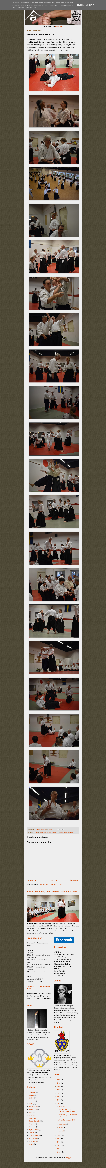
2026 (59, 1079)
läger (61, 832)
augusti (61, 1127)
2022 (59, 1093)
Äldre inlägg (74, 880)
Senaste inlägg (32, 880)
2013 (59, 1152)
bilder (41, 832)
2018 (59, 1135)
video (31, 1144)
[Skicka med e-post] (57, 829)
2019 (59, 1103)
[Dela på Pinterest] (63, 829)
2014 (59, 1149)
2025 (59, 1083)
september (62, 1124)
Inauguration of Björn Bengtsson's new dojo (66, 1110)
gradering (32, 1101)
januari (61, 1131)
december (62, 1106)
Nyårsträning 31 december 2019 (67, 1115)
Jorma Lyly (55, 832)
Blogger (68, 1157)
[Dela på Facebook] (62, 829)
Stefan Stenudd (68, 832)
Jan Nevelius (48, 832)
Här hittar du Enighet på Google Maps (38, 987)
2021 (59, 1096)
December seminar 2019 (66, 1120)
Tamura (31, 1132)
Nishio (31, 1115)
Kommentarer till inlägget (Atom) (50, 884)
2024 (59, 1086)
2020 (59, 1100)
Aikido (36, 832)
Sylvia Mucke (34, 1129)
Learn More (82, 5)
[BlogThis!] (59, 829)
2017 (59, 1138)
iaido (31, 1104)
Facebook (58, 26)
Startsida (54, 880)
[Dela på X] (60, 829)
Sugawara (32, 1127)
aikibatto (32, 1092)
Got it (92, 5)
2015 (59, 1145)
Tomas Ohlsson (34, 1135)
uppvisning (33, 1141)
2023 (59, 1090)
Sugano (31, 1124)
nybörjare (32, 1118)
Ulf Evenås (33, 1138)
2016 (59, 1142)
